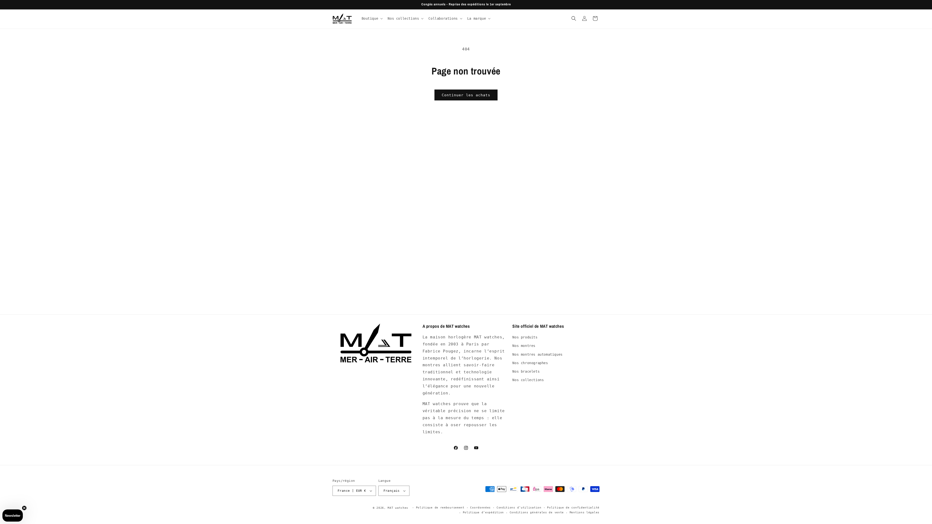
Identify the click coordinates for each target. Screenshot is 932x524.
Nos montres (523, 346)
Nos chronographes (530, 363)
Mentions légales (584, 512)
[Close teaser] (24, 508)
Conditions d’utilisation (519, 507)
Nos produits (524, 337)
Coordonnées (480, 507)
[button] (372, 18)
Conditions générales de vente (537, 512)
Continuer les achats (466, 95)
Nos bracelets (526, 371)
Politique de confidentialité (573, 507)
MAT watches (398, 507)
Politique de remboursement (440, 507)
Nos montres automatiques (537, 354)
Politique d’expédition (483, 512)
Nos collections (528, 380)
